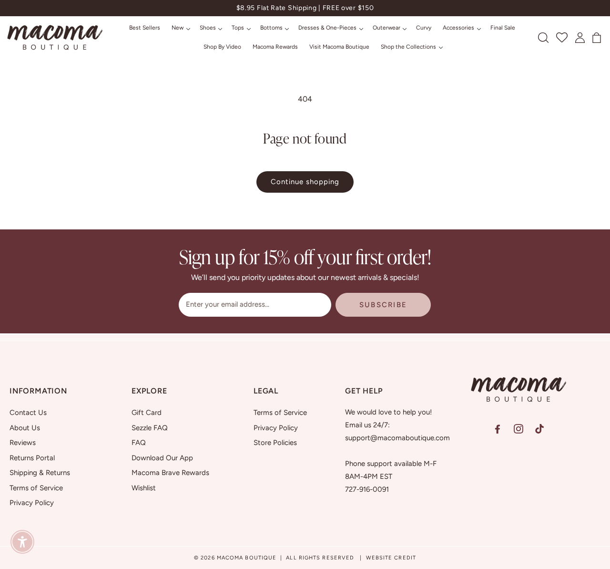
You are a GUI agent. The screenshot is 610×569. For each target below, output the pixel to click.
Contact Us (28, 412)
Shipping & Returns (40, 472)
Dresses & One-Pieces (327, 27)
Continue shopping (305, 181)
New (177, 27)
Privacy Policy (32, 502)
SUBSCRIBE (383, 304)
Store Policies (275, 442)
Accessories (458, 27)
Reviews (23, 442)
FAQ (139, 442)
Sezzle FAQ (150, 427)
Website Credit (391, 558)
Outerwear (386, 27)
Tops (238, 27)
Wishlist (144, 487)
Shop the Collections (408, 46)
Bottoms (271, 27)
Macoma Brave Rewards (170, 472)
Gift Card (147, 412)
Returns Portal (32, 457)
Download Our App (162, 457)
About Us (25, 427)
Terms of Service (36, 487)
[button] (180, 28)
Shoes (208, 27)
